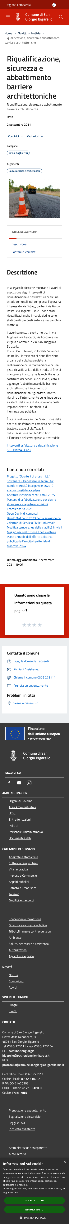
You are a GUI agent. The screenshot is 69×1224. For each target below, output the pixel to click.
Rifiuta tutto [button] (34, 1209)
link (16, 1192)
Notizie (35, 33)
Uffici (12, 813)
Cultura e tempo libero (23, 863)
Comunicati (16, 981)
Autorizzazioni (18, 950)
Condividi (13, 136)
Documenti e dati (20, 838)
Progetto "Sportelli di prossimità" (28, 476)
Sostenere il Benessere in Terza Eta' (30, 481)
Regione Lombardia (18, 4)
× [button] (64, 1161)
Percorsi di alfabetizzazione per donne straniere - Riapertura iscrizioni (31, 501)
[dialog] (34, 1191)
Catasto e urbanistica (22, 888)
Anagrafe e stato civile (23, 857)
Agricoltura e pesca (21, 956)
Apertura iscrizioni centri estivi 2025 (31, 495)
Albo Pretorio (17, 1154)
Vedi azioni (33, 136)
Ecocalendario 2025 (20, 508)
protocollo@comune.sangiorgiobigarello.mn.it (33, 1064)
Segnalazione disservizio (24, 1116)
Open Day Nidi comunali (22, 513)
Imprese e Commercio (23, 875)
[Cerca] (61, 17)
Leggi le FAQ (17, 1122)
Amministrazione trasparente (28, 1147)
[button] (34, 1218)
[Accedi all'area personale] (54, 4)
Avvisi (13, 987)
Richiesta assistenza (22, 1129)
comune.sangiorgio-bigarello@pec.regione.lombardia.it (25, 1053)
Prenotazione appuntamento (27, 1110)
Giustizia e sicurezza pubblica (28, 925)
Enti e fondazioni (20, 819)
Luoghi (13, 1004)
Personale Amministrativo (26, 831)
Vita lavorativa (18, 869)
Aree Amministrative (22, 807)
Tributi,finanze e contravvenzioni (30, 931)
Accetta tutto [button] (34, 1200)
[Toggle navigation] (7, 16)
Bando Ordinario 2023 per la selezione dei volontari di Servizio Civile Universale (34, 520)
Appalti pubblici (19, 881)
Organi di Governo (20, 801)
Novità (22, 33)
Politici (13, 825)
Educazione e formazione (25, 919)
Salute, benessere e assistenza (29, 943)
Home (8, 33)
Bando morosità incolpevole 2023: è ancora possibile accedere (30, 488)
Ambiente (15, 937)
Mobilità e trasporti (21, 900)
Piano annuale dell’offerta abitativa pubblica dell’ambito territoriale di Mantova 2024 (30, 541)
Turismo (14, 894)
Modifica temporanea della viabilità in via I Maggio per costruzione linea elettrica (34, 529)
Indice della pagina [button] (24, 232)
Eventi (13, 1011)
